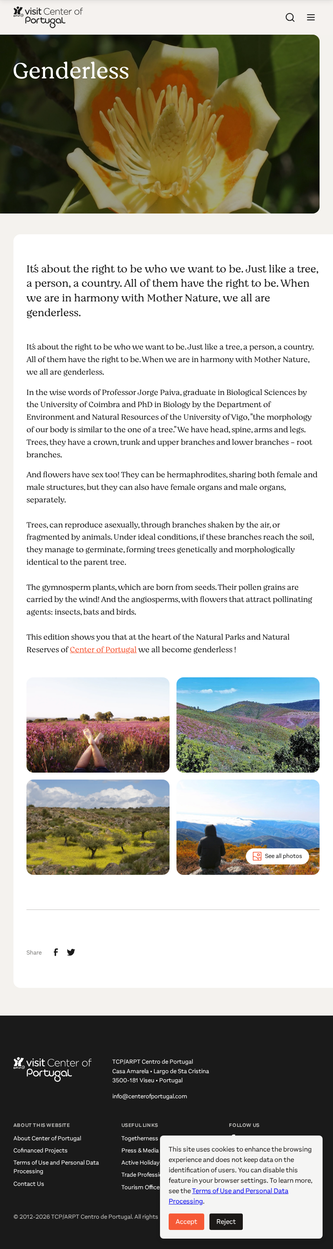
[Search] (290, 17)
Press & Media (140, 1150)
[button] (311, 17)
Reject (226, 1221)
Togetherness (139, 1138)
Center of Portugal (103, 649)
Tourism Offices (142, 1187)
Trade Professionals (147, 1175)
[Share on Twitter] (71, 952)
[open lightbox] (98, 725)
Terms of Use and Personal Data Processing (56, 1166)
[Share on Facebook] (56, 952)
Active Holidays (142, 1162)
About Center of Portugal (47, 1138)
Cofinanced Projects (40, 1150)
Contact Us (28, 1184)
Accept (186, 1221)
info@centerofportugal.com (149, 1096)
